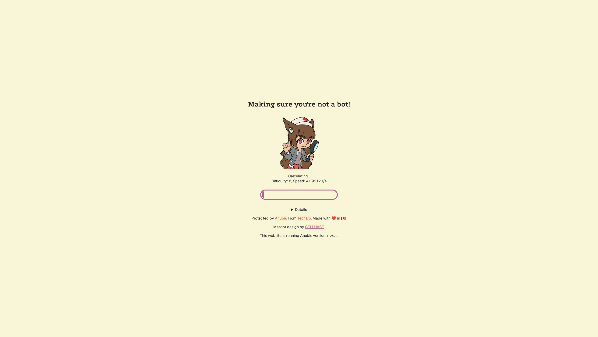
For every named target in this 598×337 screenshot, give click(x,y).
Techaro (304, 218)
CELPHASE (314, 226)
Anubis (281, 218)
